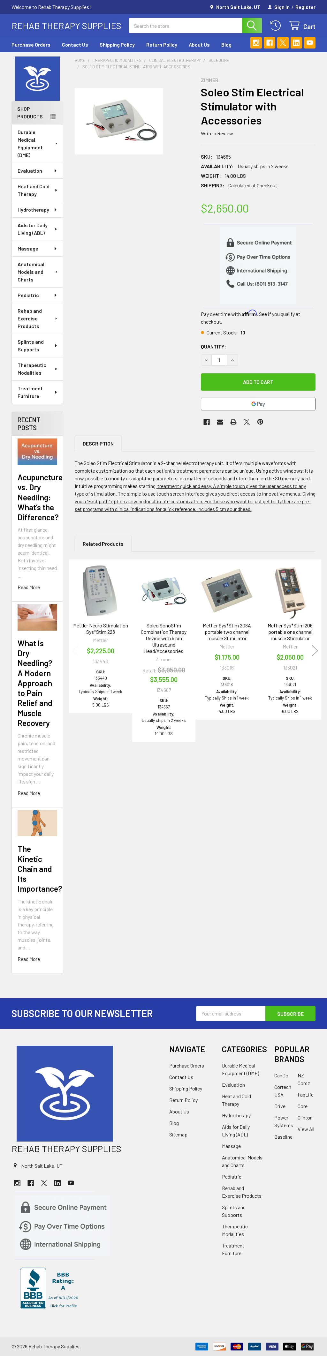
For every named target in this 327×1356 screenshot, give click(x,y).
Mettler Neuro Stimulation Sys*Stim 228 (100, 628)
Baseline (283, 1137)
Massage (28, 248)
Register (305, 7)
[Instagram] (256, 43)
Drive (279, 1106)
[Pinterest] (260, 422)
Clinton (305, 1117)
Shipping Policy (117, 44)
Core (303, 1106)
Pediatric (28, 295)
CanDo (281, 1075)
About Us (199, 44)
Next (314, 651)
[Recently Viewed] (277, 26)
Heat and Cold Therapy (33, 190)
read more (29, 587)
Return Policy (161, 44)
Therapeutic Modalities (32, 369)
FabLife (306, 1094)
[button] (37, 78)
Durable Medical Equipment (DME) (30, 143)
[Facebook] (269, 43)
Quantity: (213, 346)
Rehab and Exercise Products (30, 318)
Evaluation (30, 171)
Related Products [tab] (103, 544)
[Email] (220, 422)
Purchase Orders (30, 44)
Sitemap (178, 1134)
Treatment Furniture (30, 392)
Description (98, 443)
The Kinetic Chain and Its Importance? (40, 868)
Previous (75, 651)
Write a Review (217, 133)
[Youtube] (310, 43)
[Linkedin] (296, 43)
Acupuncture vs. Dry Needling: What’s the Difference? (40, 497)
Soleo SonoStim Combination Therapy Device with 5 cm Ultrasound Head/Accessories (163, 638)
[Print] (233, 422)
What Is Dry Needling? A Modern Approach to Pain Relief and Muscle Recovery (35, 683)
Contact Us (75, 44)
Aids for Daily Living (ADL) (33, 229)
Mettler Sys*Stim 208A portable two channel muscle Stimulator (227, 631)
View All (306, 1129)
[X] (283, 43)
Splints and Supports (31, 345)
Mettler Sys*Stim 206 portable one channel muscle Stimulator (290, 631)
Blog (226, 44)
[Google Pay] (258, 404)
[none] (119, 121)
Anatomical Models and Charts (31, 271)
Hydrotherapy (33, 209)
